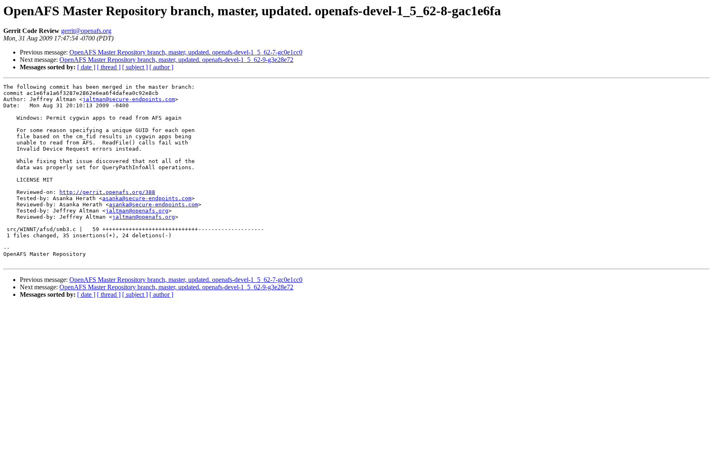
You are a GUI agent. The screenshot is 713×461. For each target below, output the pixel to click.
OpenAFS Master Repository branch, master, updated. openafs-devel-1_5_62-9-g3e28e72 (176, 59)
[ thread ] (108, 67)
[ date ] (86, 67)
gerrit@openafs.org (86, 30)
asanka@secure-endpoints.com (146, 198)
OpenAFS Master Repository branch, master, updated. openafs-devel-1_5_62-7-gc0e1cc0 (185, 52)
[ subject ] (135, 67)
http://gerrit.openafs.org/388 (107, 192)
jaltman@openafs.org (137, 211)
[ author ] (161, 67)
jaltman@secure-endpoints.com (129, 99)
